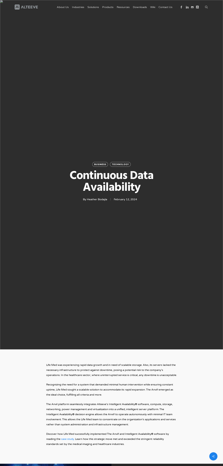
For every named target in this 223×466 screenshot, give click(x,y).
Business (100, 164)
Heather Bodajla (97, 199)
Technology (120, 164)
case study (67, 439)
